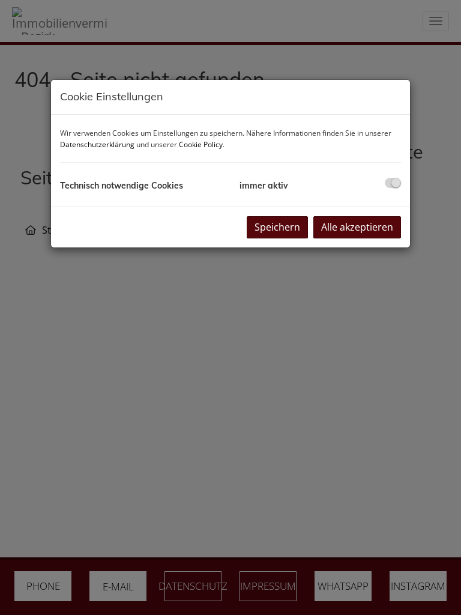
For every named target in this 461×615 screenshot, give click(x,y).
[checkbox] (393, 183)
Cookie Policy (201, 144)
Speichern (277, 227)
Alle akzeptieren (357, 227)
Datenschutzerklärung (97, 144)
